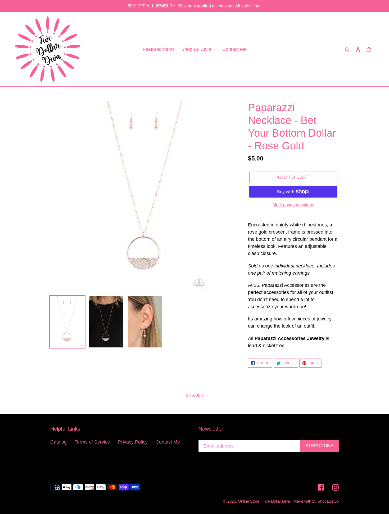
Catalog (58, 442)
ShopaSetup (328, 501)
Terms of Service (92, 442)
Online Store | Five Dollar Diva (264, 501)
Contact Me (168, 442)
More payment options (293, 205)
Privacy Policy (133, 442)
